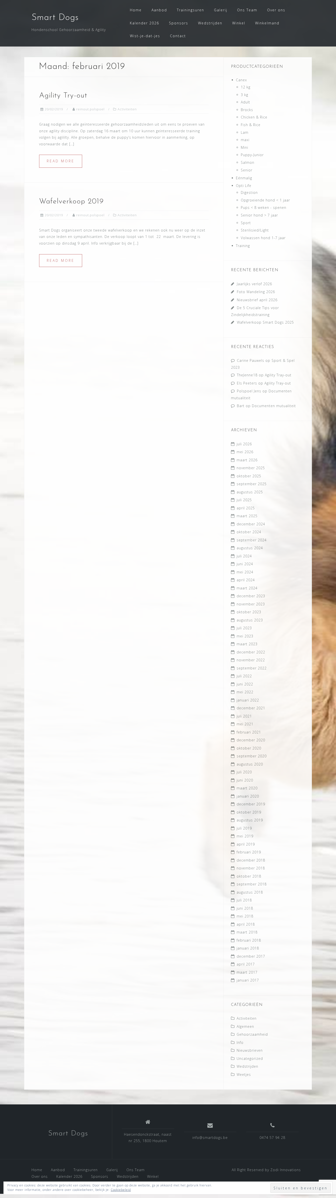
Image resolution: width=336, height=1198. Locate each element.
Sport (246, 222)
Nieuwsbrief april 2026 (257, 300)
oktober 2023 (249, 612)
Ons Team (247, 10)
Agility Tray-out (278, 375)
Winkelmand (267, 23)
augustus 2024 (250, 548)
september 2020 (252, 756)
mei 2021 (245, 724)
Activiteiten (127, 109)
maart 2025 (247, 516)
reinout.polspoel (90, 109)
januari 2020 (248, 796)
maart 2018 (247, 932)
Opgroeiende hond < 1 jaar (265, 200)
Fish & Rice (250, 124)
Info (240, 1042)
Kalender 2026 (144, 23)
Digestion (249, 192)
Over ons (276, 10)
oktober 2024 (249, 532)
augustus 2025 (250, 492)
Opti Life (243, 185)
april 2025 (246, 508)
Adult (245, 102)
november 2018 (251, 868)
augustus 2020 (250, 764)
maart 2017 (247, 972)
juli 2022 (244, 676)
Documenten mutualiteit (274, 405)
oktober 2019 (249, 812)
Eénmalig (244, 178)
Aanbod (159, 10)
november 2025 (251, 468)
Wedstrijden (210, 23)
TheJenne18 (247, 375)
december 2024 (251, 524)
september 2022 (252, 668)
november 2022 (251, 660)
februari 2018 (249, 940)
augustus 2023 (250, 620)
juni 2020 (245, 780)
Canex (241, 80)
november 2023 (251, 604)
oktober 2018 (249, 876)
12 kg (245, 87)
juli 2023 (244, 628)
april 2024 (246, 580)
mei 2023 (245, 636)
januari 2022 (248, 700)
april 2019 (246, 844)
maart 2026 (247, 460)
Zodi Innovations (285, 1169)
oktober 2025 (249, 476)
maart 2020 (247, 788)
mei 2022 (245, 692)
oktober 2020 (249, 748)
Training (243, 245)
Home (136, 10)
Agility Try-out (63, 96)
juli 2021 (244, 716)
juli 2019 (244, 828)
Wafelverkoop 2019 (71, 201)
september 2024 (252, 540)
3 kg (244, 94)
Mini (244, 147)
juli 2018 (244, 900)
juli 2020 (244, 772)
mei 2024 (245, 572)
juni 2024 (245, 564)
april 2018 (246, 924)
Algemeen (245, 1026)
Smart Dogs (55, 17)
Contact (178, 35)
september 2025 (252, 484)
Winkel (238, 23)
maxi (245, 139)
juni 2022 (245, 684)
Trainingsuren (190, 10)
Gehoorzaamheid (252, 1034)
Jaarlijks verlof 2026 (254, 284)
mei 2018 (245, 916)
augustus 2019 (250, 820)
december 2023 (251, 596)
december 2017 (251, 956)
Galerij (220, 10)
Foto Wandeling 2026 (256, 291)
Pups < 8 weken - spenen (263, 207)
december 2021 (251, 708)
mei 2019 (245, 836)
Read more (61, 161)
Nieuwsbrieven (250, 1050)
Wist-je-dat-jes (145, 35)
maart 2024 (247, 588)
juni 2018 (245, 908)
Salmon (247, 162)
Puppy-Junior (252, 154)
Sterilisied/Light (255, 230)
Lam (244, 132)
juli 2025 (244, 500)
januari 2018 (248, 948)
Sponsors (178, 23)
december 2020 (251, 740)
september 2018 (252, 884)
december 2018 (251, 860)
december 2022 (251, 652)
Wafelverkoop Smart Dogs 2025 (265, 322)
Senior (246, 170)
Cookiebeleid (121, 1190)
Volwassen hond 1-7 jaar (263, 237)
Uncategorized (250, 1058)
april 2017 (246, 964)
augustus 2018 (250, 892)
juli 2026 (244, 444)
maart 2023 (247, 644)
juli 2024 (244, 556)
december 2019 (251, 804)
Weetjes (244, 1074)
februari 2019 (249, 852)
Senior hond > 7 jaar (259, 215)
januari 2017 (248, 980)
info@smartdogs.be (210, 1137)
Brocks (247, 109)
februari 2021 (249, 732)
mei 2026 (245, 451)
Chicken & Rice (254, 117)
